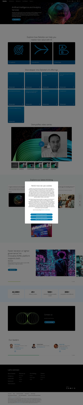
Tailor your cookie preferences (41, 219)
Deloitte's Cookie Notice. (45, 209)
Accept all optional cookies (41, 214)
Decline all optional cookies (41, 217)
